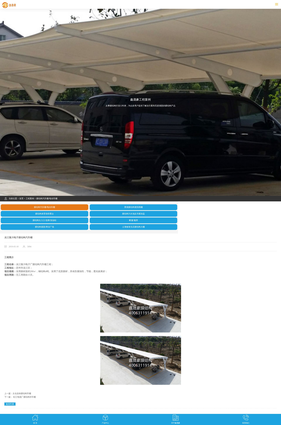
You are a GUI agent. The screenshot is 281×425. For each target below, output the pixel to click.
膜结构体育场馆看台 (44, 214)
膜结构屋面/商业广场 (44, 227)
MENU (280, 4)
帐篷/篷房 (133, 220)
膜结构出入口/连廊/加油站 (44, 220)
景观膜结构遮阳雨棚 (133, 207)
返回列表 (10, 404)
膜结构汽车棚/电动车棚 (46, 198)
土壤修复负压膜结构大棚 (133, 227)
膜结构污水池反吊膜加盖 (133, 214)
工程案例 (30, 198)
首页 (21, 198)
